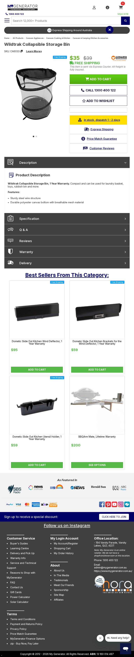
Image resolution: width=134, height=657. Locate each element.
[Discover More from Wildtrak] (119, 58)
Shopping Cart (62, 548)
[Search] (125, 21)
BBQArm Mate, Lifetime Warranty (97, 436)
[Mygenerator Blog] (127, 504)
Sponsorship (61, 589)
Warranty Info (18, 558)
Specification (29, 219)
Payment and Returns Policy (26, 624)
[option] (69, 30)
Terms (12, 614)
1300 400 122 (16, 14)
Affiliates (59, 599)
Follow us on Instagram (67, 525)
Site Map (59, 594)
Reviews (25, 241)
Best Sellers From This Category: (67, 275)
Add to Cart (37, 369)
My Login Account (64, 538)
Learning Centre (19, 548)
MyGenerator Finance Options (27, 638)
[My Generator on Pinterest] (108, 504)
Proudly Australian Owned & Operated (72, 30)
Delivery (25, 263)
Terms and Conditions (22, 619)
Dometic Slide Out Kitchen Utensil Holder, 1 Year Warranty (37, 437)
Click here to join (114, 516)
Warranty (26, 252)
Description (28, 162)
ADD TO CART (100, 79)
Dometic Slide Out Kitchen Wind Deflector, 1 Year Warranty (37, 342)
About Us (59, 570)
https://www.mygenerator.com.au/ (113, 570)
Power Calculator (20, 597)
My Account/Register (66, 543)
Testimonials (61, 580)
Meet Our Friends (64, 585)
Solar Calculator (19, 601)
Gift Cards (16, 592)
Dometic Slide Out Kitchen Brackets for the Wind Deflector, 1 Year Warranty (97, 342)
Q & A (23, 230)
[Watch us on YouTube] (115, 504)
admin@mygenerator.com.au (110, 567)
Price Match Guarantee (23, 633)
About (55, 565)
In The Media (61, 575)
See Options (97, 464)
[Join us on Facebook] (102, 504)
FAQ (12, 582)
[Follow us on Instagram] (121, 504)
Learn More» (34, 51)
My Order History (64, 553)
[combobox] (66, 21)
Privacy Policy (18, 628)
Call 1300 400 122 (100, 90)
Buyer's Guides (19, 543)
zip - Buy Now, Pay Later (24, 643)
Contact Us (16, 587)
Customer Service (21, 538)
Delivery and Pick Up (22, 553)
